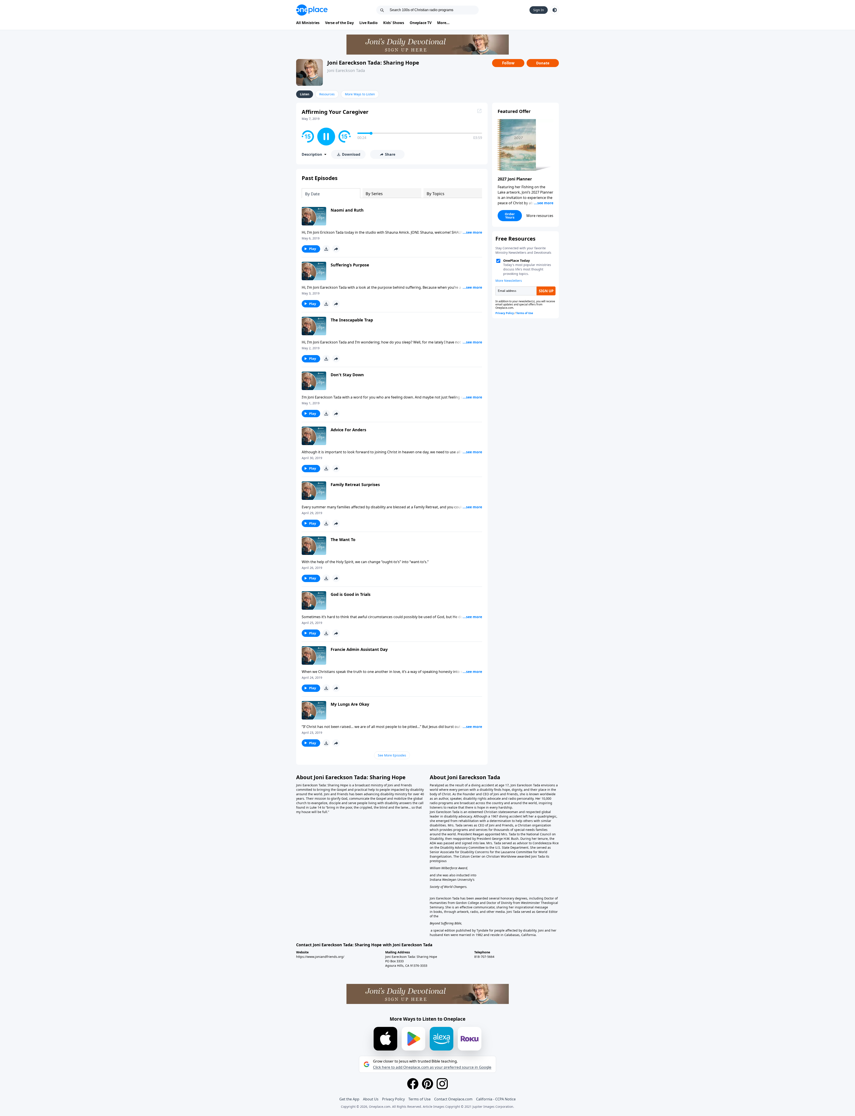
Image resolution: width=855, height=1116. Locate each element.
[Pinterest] (427, 1083)
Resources (327, 94)
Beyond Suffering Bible (445, 923)
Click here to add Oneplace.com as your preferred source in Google (432, 1067)
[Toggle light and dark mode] (554, 10)
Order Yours (510, 215)
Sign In (538, 10)
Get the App (349, 1099)
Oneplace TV (421, 22)
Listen (304, 94)
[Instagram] (442, 1083)
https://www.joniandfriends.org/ (320, 957)
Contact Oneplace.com (453, 1099)
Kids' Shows (393, 22)
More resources (539, 215)
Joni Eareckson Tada (346, 70)
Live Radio (368, 22)
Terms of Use (419, 1099)
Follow (508, 62)
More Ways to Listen (360, 94)
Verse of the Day (339, 22)
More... (443, 22)
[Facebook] (412, 1083)
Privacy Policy (393, 1099)
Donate (542, 63)
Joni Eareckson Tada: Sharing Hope (373, 62)
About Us (371, 1099)
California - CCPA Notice (496, 1099)
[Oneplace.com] (312, 10)
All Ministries (308, 22)
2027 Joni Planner (515, 179)
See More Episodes (392, 755)
